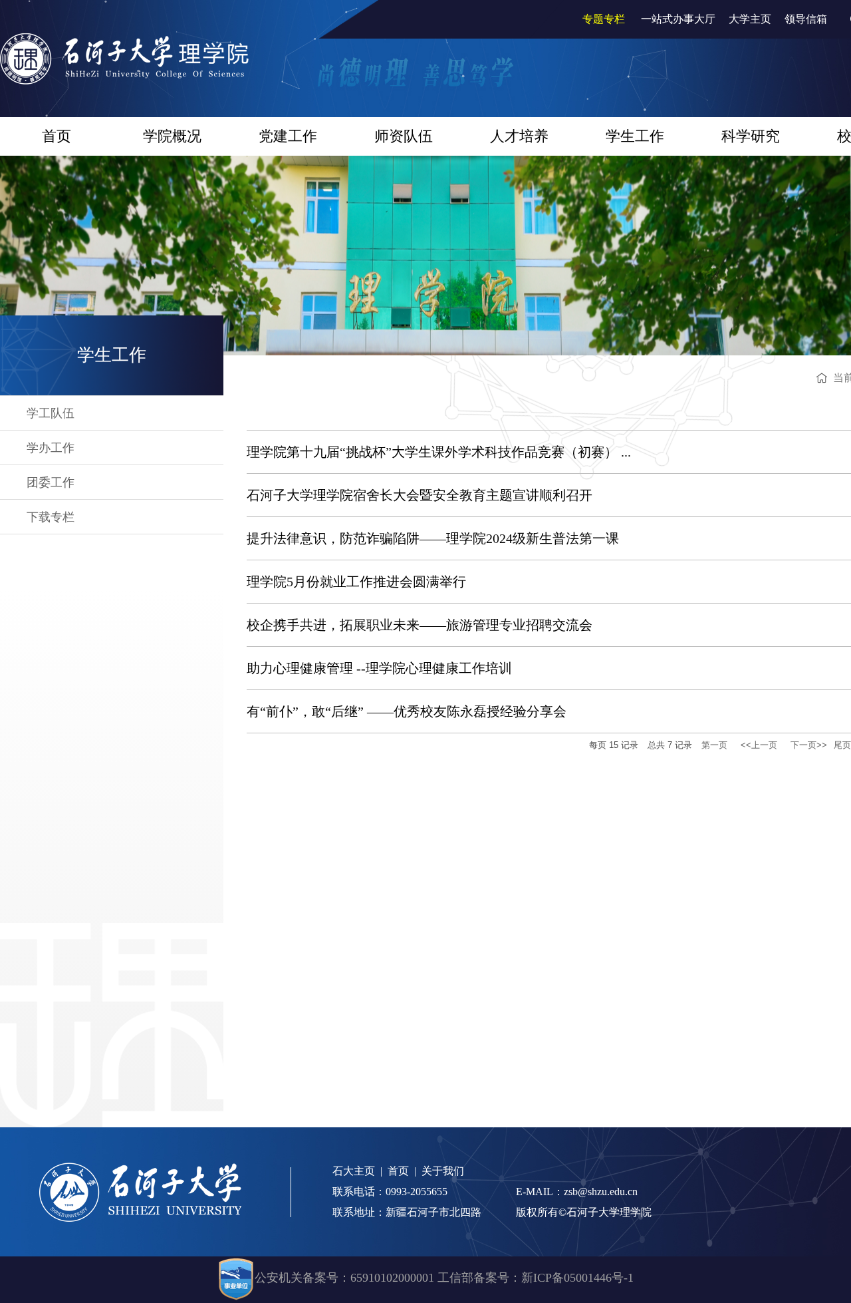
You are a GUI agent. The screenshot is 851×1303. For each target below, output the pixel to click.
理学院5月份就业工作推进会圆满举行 (356, 581)
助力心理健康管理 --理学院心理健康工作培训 (379, 668)
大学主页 (750, 19)
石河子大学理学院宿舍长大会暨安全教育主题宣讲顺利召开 (419, 495)
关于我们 (443, 1171)
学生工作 (635, 136)
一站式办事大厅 (678, 19)
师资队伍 (403, 136)
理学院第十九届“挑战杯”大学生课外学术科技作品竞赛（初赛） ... (439, 452)
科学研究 (750, 136)
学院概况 (172, 136)
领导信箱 (806, 19)
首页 (56, 136)
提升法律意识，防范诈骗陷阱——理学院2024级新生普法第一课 (433, 538)
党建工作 (288, 136)
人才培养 (519, 136)
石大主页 (353, 1171)
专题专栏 (603, 19)
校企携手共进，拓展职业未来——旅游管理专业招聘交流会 (419, 625)
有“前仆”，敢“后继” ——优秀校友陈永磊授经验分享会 (406, 711)
